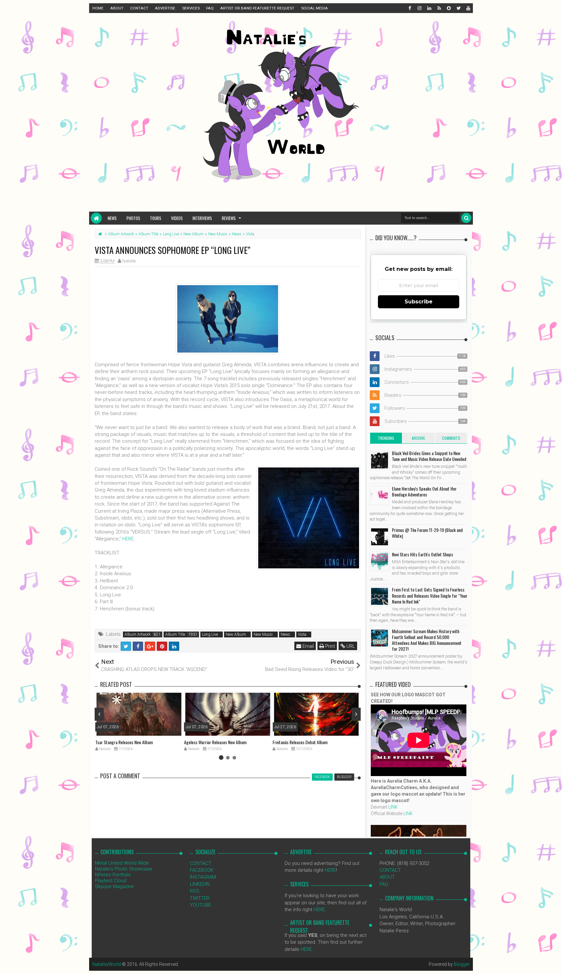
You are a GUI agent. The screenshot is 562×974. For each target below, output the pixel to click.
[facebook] (409, 8)
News (112, 218)
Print (329, 646)
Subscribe (419, 302)
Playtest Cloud (111, 881)
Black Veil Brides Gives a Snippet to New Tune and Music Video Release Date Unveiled (429, 456)
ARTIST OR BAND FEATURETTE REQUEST (257, 8)
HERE (128, 539)
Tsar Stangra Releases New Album (124, 742)
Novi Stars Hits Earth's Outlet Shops (422, 554)
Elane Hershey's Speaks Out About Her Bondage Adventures (424, 491)
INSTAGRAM (203, 877)
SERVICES (191, 8)
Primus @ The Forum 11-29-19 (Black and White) (427, 532)
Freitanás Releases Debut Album (300, 742)
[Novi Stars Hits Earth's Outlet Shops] (379, 561)
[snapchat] (448, 8)
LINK (393, 807)
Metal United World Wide (122, 863)
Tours (155, 218)
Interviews (202, 218)
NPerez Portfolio (113, 875)
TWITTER (199, 898)
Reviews (229, 218)
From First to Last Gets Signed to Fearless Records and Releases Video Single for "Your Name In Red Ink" (429, 595)
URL (350, 646)
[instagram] (419, 8)
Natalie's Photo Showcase (123, 869)
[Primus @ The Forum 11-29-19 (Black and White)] (379, 536)
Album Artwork (138, 634)
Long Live (210, 634)
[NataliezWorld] (96, 218)
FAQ (210, 8)
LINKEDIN (200, 884)
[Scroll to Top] (553, 962)
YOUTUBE (200, 905)
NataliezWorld (106, 964)
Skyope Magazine (114, 886)
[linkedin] (429, 8)
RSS (194, 891)
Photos (133, 218)
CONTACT (139, 8)
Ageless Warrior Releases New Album (215, 742)
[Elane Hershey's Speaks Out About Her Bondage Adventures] (379, 495)
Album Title (175, 634)
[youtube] (468, 8)
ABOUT (117, 8)
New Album (236, 634)
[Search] (466, 218)
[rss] (439, 8)
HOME (97, 8)
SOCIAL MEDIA (314, 8)
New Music (263, 634)
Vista (302, 634)
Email (307, 646)
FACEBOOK (201, 870)
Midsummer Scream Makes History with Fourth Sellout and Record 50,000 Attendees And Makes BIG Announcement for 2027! (427, 640)
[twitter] (458, 8)
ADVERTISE (165, 8)
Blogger (462, 964)
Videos (177, 218)
